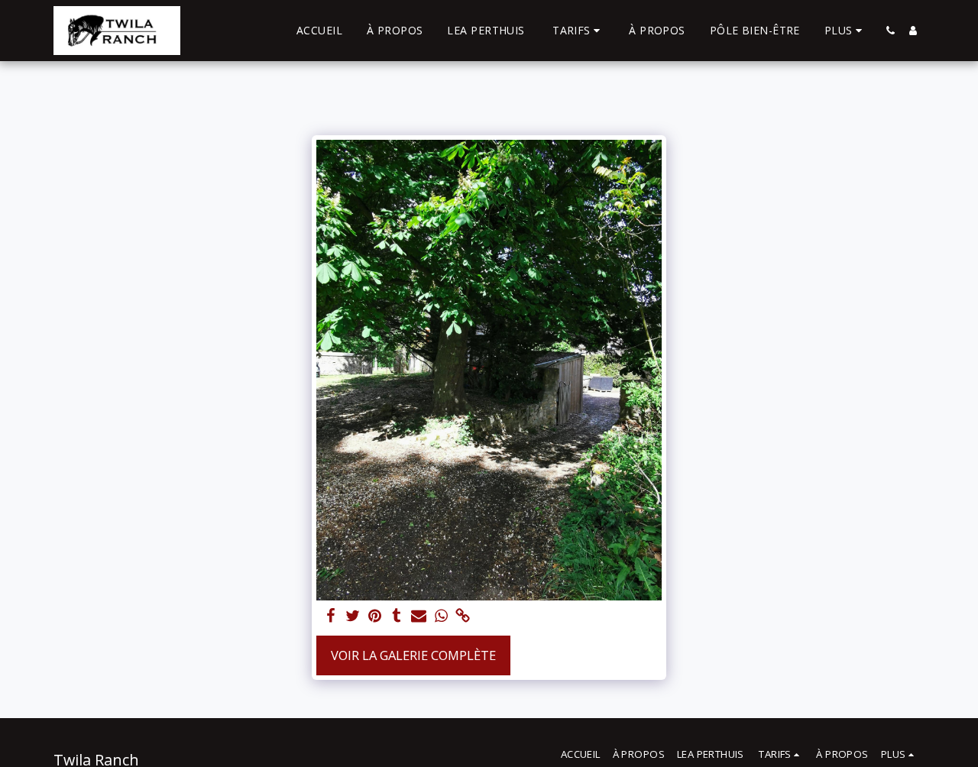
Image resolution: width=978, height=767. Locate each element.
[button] (578, 30)
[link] (463, 616)
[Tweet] (353, 616)
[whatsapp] (441, 616)
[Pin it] (375, 616)
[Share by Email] (419, 616)
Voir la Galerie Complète (413, 655)
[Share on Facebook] (330, 616)
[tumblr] (397, 616)
